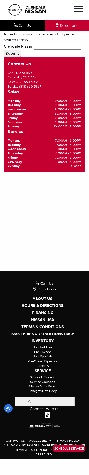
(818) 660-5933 (27, 82)
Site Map (11, 445)
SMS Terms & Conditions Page (42, 334)
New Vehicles (43, 347)
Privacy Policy (67, 440)
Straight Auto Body (43, 391)
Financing (42, 313)
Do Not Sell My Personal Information (53, 445)
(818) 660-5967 (30, 86)
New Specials (42, 356)
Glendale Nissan (18, 46)
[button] (8, 408)
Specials (43, 365)
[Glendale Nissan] (28, 9)
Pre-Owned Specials (43, 361)
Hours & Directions (43, 306)
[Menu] (78, 9)
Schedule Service (42, 377)
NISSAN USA (42, 320)
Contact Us (16, 440)
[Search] (10, 401)
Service (43, 371)
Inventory (43, 341)
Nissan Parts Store (42, 386)
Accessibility (40, 440)
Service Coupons (42, 382)
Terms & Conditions (42, 327)
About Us (42, 299)
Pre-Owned (42, 352)
